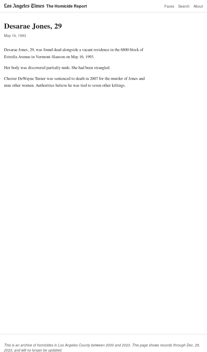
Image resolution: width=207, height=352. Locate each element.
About (198, 6)
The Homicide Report (66, 6)
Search (184, 6)
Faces (169, 6)
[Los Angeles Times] (24, 6)
